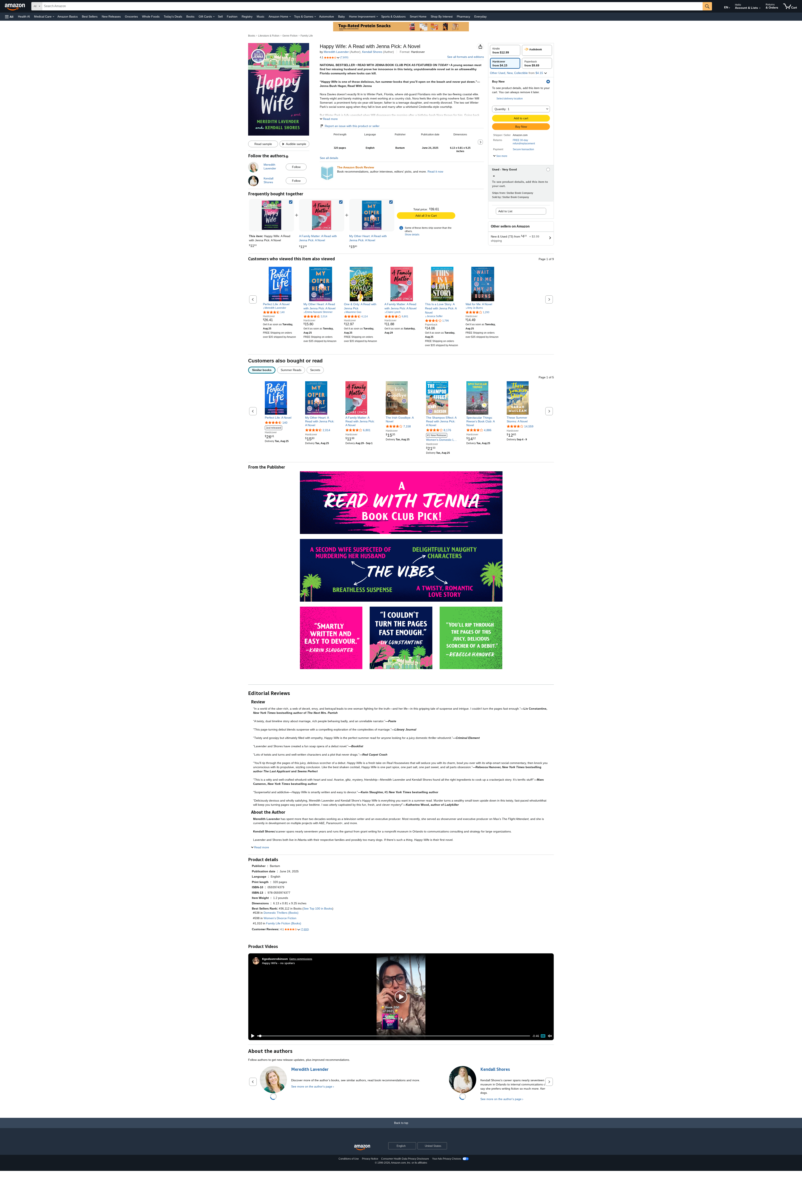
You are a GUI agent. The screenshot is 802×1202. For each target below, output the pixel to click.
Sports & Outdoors (393, 16)
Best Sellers (90, 16)
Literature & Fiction (268, 35)
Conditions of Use (349, 1158)
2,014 (326, 430)
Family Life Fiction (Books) (283, 923)
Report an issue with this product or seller (352, 126)
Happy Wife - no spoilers (278, 963)
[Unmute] (550, 1035)
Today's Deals (173, 16)
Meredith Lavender (336, 51)
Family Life (307, 35)
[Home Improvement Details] (377, 16)
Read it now (435, 171)
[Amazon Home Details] (290, 16)
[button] (9, 17)
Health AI (24, 16)
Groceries (131, 16)
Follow (296, 167)
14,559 (528, 426)
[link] (321, 215)
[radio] (505, 50)
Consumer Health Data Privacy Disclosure (405, 1158)
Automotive (326, 16)
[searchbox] (372, 6)
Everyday (480, 16)
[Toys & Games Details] (315, 16)
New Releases (111, 16)
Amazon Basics (67, 16)
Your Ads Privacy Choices (446, 1158)
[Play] (251, 1036)
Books (190, 16)
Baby (341, 16)
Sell (220, 16)
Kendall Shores (372, 51)
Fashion (232, 16)
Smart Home (418, 16)
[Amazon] (15, 6)
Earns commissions (300, 958)
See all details (329, 158)
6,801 (367, 430)
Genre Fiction (290, 35)
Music (260, 16)
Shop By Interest (442, 16)
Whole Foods (151, 16)
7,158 (407, 426)
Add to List (505, 211)
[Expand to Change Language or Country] (412, 1146)
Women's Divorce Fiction (280, 918)
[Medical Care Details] (53, 16)
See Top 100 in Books (317, 908)
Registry (247, 16)
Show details (412, 234)
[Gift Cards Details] (214, 16)
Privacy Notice (370, 1158)
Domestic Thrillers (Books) (281, 912)
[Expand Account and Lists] (760, 8)
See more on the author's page (311, 1086)
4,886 (487, 430)
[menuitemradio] (543, 1036)
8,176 (447, 430)
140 (284, 422)
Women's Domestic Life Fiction (441, 438)
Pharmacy (463, 16)
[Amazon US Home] (362, 1147)
